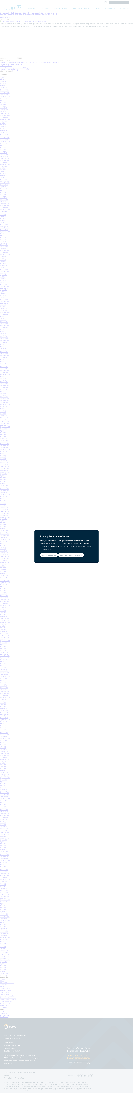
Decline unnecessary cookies (71, 555)
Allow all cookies (49, 555)
